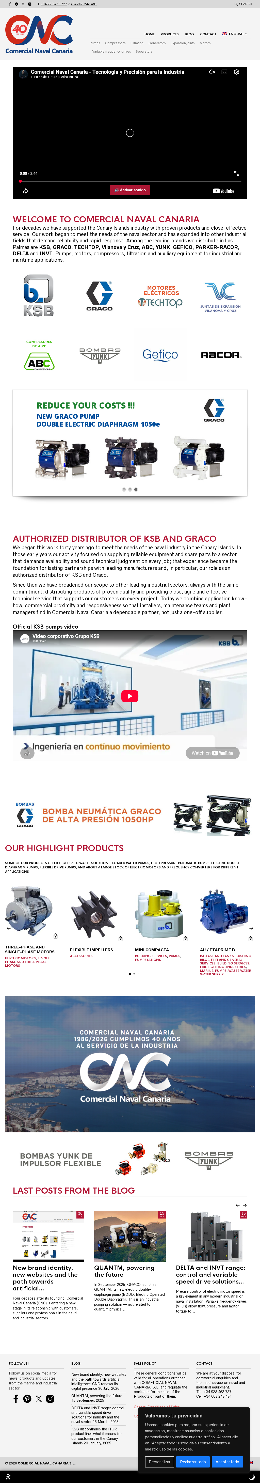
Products (170, 34)
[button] (8, 928)
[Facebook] (10, 4)
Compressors (115, 43)
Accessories (81, 956)
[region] (194, 1440)
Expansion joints (182, 43)
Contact (208, 34)
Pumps (95, 43)
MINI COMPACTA (152, 950)
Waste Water (239, 971)
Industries (236, 967)
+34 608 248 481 (84, 4)
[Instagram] (29, 4)
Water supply (212, 974)
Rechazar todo (193, 1462)
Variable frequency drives (111, 51)
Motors (205, 43)
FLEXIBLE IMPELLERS (91, 950)
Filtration (137, 43)
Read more (55, 936)
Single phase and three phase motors (27, 962)
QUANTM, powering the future (96, 1396)
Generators (157, 43)
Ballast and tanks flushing (225, 956)
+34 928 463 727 (54, 4)
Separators (144, 51)
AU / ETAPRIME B (217, 950)
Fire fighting (212, 967)
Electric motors (20, 958)
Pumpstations (148, 960)
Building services (151, 956)
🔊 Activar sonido (130, 190)
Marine (206, 971)
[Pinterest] (16, 4)
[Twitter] (23, 4)
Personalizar (159, 1462)
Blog (189, 34)
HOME (149, 34)
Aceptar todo (227, 1462)
